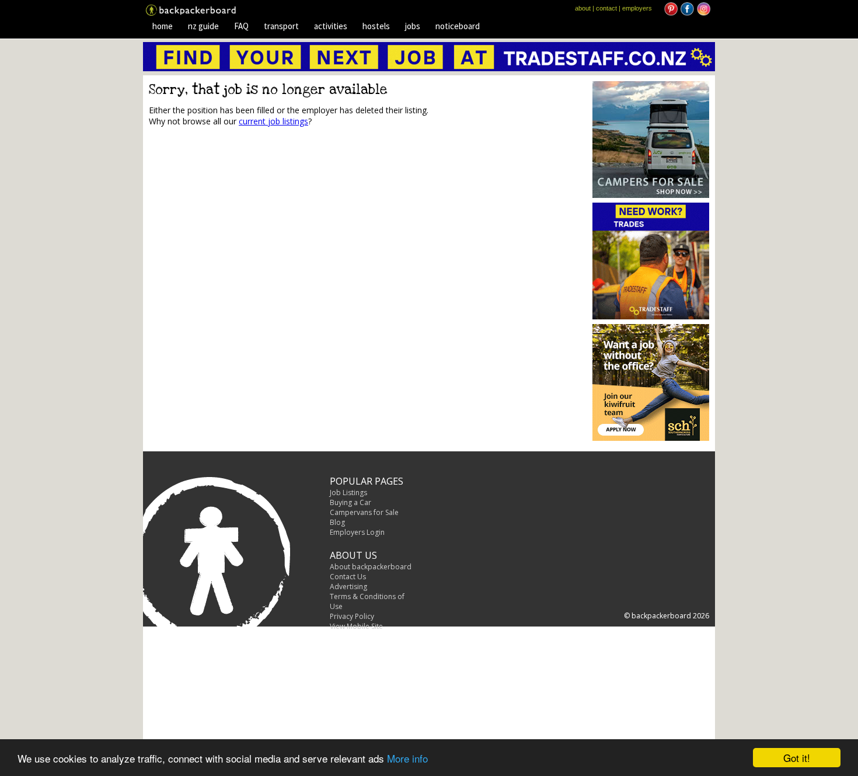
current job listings (273, 121)
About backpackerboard (370, 567)
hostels (376, 26)
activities (330, 26)
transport (281, 26)
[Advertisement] (247, 225)
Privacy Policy (352, 616)
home (162, 26)
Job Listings (348, 492)
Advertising (348, 586)
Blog (337, 522)
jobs (412, 26)
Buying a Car (350, 502)
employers (637, 8)
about (583, 8)
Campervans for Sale (364, 512)
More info (407, 758)
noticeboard (457, 26)
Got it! (796, 757)
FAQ (241, 26)
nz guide (203, 26)
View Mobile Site (356, 626)
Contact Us (348, 577)
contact (606, 8)
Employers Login (357, 532)
